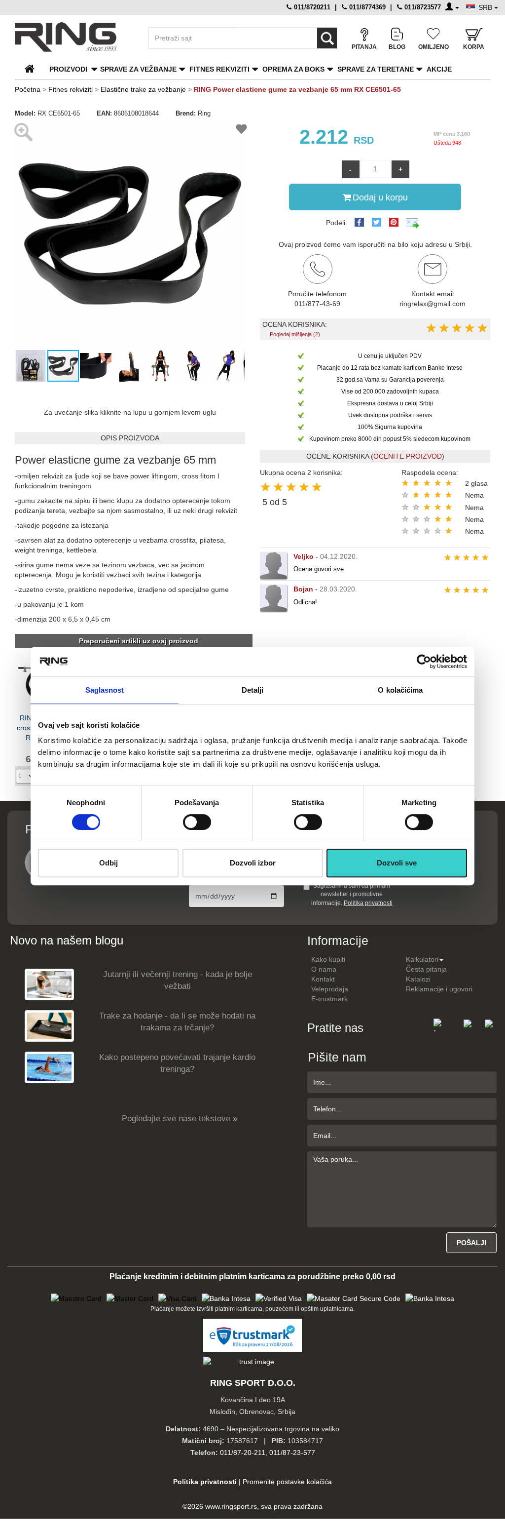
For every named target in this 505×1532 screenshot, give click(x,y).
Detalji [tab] (253, 690)
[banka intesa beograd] (226, 1297)
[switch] (197, 822)
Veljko (303, 556)
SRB (486, 7)
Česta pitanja (426, 969)
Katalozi (418, 979)
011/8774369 (366, 7)
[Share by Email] (413, 223)
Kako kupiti (328, 959)
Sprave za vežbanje (138, 69)
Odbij (108, 863)
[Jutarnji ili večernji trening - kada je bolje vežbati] (49, 983)
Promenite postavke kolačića (287, 1482)
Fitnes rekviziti (219, 69)
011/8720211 (311, 7)
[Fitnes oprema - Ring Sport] (73, 37)
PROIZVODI (68, 69)
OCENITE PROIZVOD (407, 456)
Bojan (303, 589)
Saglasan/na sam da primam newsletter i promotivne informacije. (352, 894)
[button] (24, 233)
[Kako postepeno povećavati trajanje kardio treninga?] (49, 1066)
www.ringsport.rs (231, 1506)
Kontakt (323, 979)
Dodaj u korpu (380, 197)
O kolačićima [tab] (400, 690)
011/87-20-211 (242, 1452)
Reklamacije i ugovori (439, 989)
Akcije (439, 69)
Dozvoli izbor (253, 863)
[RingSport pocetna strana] (34, 69)
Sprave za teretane (375, 69)
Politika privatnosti (368, 903)
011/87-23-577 (292, 1452)
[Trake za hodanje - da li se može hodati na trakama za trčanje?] (49, 1025)
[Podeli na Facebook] (359, 222)
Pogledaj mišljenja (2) (295, 334)
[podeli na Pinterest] (393, 222)
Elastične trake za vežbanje (143, 89)
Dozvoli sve (397, 863)
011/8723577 (421, 7)
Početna (27, 89)
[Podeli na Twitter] (376, 222)
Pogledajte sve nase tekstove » (179, 1118)
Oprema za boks (293, 69)
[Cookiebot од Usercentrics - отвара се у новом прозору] (424, 661)
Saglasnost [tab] (104, 690)
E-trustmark (329, 999)
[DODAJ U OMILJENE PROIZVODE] (241, 130)
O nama (323, 969)
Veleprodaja (329, 989)
